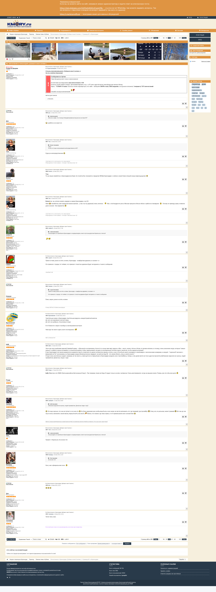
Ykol (7, 435)
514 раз (15, 358)
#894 (47, 345)
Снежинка (9, 521)
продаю (194, 104)
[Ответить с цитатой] (183, 103)
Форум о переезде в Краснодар (18, 34)
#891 (47, 257)
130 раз (15, 391)
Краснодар (199, 99)
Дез (7, 121)
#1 (46, 68)
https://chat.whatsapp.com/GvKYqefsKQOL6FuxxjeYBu (81, 8)
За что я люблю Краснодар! (54, 73)
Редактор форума (12, 68)
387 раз (15, 247)
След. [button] (184, 38)
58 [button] (163, 38)
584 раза (16, 306)
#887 (47, 141)
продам (202, 93)
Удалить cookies (165, 571)
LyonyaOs (124, 575)
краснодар (195, 87)
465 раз (15, 277)
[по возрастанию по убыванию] (116, 544)
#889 (47, 198)
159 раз (15, 190)
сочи (202, 107)
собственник (196, 96)
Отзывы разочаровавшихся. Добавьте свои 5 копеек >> (63, 71)
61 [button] (172, 38)
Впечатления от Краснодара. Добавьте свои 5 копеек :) (59, 66)
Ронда (8, 380)
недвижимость (197, 90)
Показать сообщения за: (69, 543)
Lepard (8, 264)
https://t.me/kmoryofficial (70, 14)
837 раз (15, 307)
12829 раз (16, 415)
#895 (47, 370)
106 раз (15, 335)
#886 (47, 112)
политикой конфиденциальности (46, 575)
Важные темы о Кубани (42, 34)
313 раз (15, 334)
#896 (47, 400)
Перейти (181, 559)
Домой (9, 17)
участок (204, 96)
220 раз (15, 532)
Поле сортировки (92, 543)
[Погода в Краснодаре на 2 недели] (205, 61)
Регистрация (204, 17)
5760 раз (16, 477)
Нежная (8, 296)
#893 (47, 315)
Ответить (12, 38)
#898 (47, 454)
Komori (8, 178)
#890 (47, 228)
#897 (47, 429)
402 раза (16, 533)
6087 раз (16, 133)
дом (204, 84)
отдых (199, 104)
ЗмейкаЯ (9, 404)
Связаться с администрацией (169, 568)
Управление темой (24, 38)
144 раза (16, 357)
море (193, 99)
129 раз (15, 78)
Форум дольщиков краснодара (110, 582)
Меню (14, 17)
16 (63, 38)
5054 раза (16, 476)
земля (203, 104)
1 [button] (159, 38)
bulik (7, 344)
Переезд (31, 34)
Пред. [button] (156, 38)
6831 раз (16, 161)
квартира (195, 93)
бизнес (197, 107)
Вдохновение (10, 323)
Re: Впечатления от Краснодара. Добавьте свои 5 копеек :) (60, 256)
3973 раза (16, 132)
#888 (47, 171)
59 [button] (166, 38)
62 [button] (175, 38)
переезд (196, 84)
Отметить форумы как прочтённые (171, 573)
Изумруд (9, 465)
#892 (47, 286)
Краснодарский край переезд (127, 582)
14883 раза (16, 416)
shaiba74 (9, 235)
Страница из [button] (147, 38)
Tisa (7, 151)
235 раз (15, 275)
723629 (51, 38)
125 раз (15, 392)
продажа (194, 102)
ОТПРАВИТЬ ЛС (9, 163)
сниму (193, 107)
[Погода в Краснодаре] (200, 59)
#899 (47, 485)
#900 (47, 514)
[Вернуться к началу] (187, 107)
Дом (205, 107)
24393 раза (16, 162)
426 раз (15, 248)
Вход (190, 17)
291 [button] (180, 38)
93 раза (15, 189)
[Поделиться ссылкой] (185, 103)
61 (68, 38)
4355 (58, 38)
